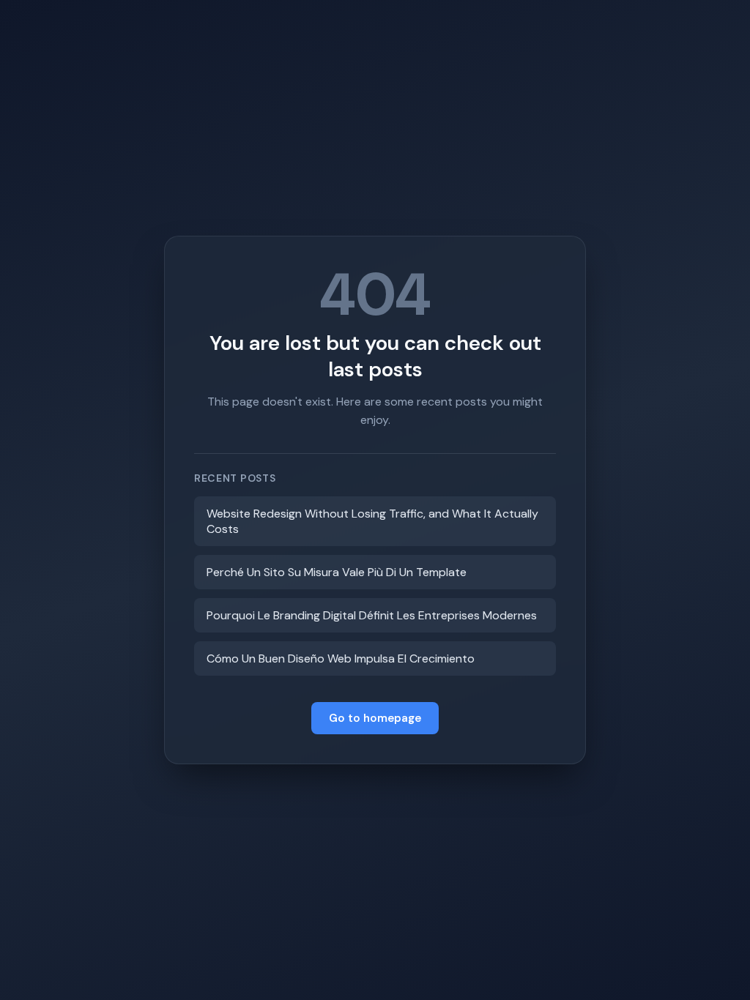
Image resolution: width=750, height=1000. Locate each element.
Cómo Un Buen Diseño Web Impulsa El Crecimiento (341, 658)
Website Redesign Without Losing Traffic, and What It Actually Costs (372, 521)
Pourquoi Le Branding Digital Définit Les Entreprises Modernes (372, 615)
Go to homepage (375, 718)
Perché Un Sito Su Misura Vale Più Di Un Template (337, 572)
